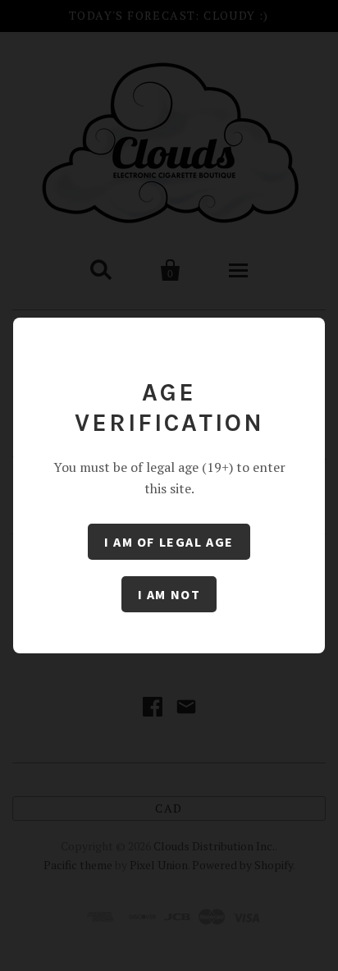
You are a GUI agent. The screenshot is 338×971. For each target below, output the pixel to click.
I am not (169, 594)
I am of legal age (169, 542)
